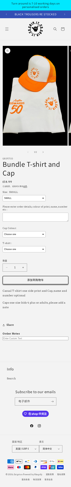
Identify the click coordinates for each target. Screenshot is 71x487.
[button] (7, 29)
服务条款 (26, 479)
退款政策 (50, 474)
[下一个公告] (64, 14)
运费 (25, 186)
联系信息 (49, 479)
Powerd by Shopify (32, 474)
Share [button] (10, 325)
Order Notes (11, 333)
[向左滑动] (28, 152)
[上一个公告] (6, 14)
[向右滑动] (43, 152)
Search (11, 378)
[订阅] (52, 401)
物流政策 (37, 479)
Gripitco (18, 474)
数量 (5, 260)
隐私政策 (61, 474)
